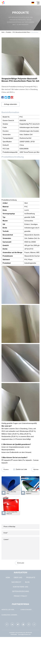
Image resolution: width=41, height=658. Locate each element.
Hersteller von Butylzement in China (9, 610)
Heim (2, 32)
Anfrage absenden (10, 104)
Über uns (18, 577)
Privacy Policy (20, 596)
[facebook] (7, 624)
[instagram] (28, 624)
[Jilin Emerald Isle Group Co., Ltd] (3, 2)
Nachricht (16, 582)
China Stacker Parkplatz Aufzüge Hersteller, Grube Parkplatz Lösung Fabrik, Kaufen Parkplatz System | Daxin (27, 610)
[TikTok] (34, 624)
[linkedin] (12, 624)
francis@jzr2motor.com (24, 634)
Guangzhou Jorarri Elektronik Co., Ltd (9, 615)
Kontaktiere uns (20, 587)
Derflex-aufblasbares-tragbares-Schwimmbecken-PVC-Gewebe (32, 493)
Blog (27, 582)
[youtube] (23, 624)
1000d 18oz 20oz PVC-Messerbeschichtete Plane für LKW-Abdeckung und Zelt (12, 493)
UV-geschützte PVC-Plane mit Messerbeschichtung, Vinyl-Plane (12, 513)
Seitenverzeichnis (20, 591)
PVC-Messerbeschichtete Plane (21, 32)
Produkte (8, 32)
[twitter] (18, 624)
